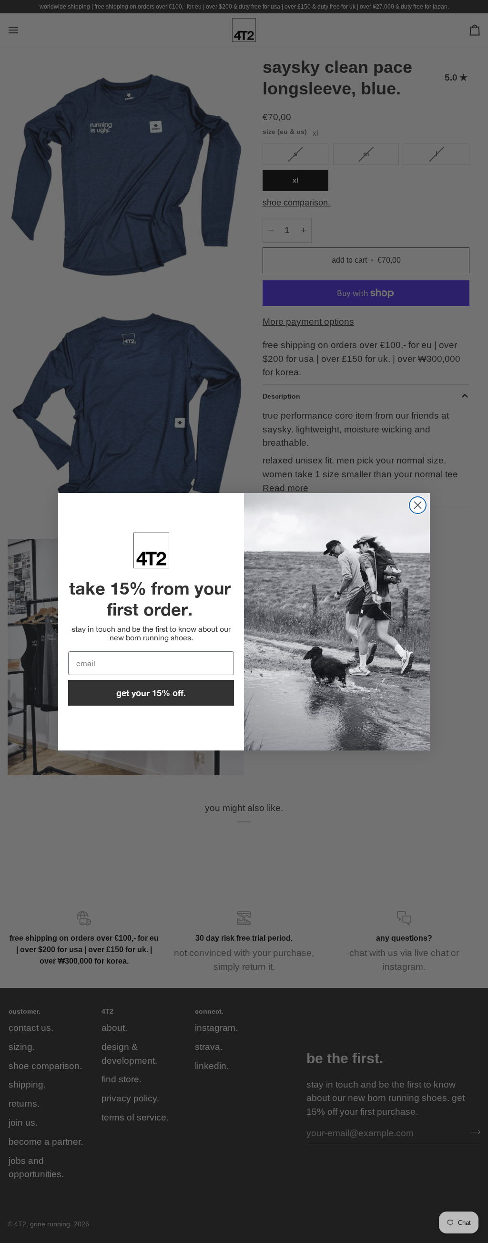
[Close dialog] (417, 505)
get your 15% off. (151, 693)
